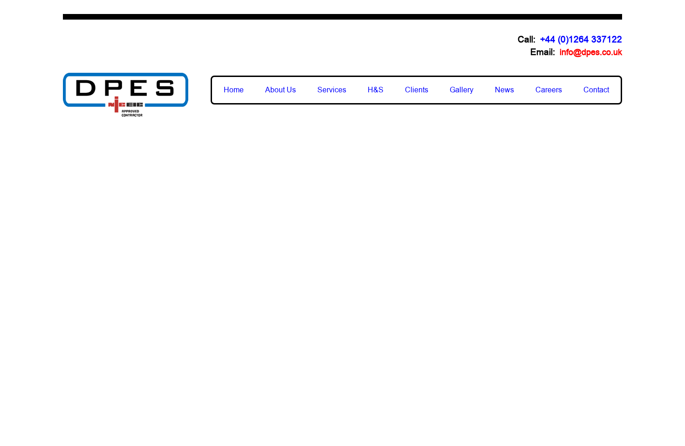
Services (331, 90)
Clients (416, 90)
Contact (596, 90)
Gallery (461, 90)
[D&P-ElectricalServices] (125, 95)
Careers (548, 90)
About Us (280, 90)
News (504, 90)
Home (234, 90)
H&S (376, 90)
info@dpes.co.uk (591, 52)
